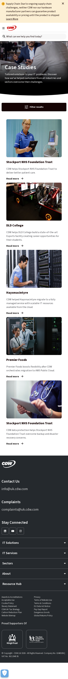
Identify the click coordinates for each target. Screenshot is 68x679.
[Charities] (12, 639)
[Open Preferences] (5, 673)
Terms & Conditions (42, 603)
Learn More (12, 19)
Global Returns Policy (43, 615)
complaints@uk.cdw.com (20, 509)
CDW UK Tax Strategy (11, 609)
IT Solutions (10, 543)
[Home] (11, 28)
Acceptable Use (8, 600)
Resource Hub (12, 584)
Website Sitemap (8, 615)
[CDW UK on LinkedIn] (5, 531)
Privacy (37, 597)
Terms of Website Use (43, 600)
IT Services (9, 553)
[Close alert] (62, 3)
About (6, 573)
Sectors (7, 563)
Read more (12, 178)
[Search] (4, 36)
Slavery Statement (9, 606)
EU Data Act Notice (42, 606)
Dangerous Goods (41, 612)
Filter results (36, 107)
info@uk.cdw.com (15, 488)
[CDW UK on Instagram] (20, 531)
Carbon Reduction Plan (12, 612)
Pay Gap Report (40, 609)
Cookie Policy (8, 603)
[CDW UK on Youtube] (12, 531)
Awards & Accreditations (12, 597)
